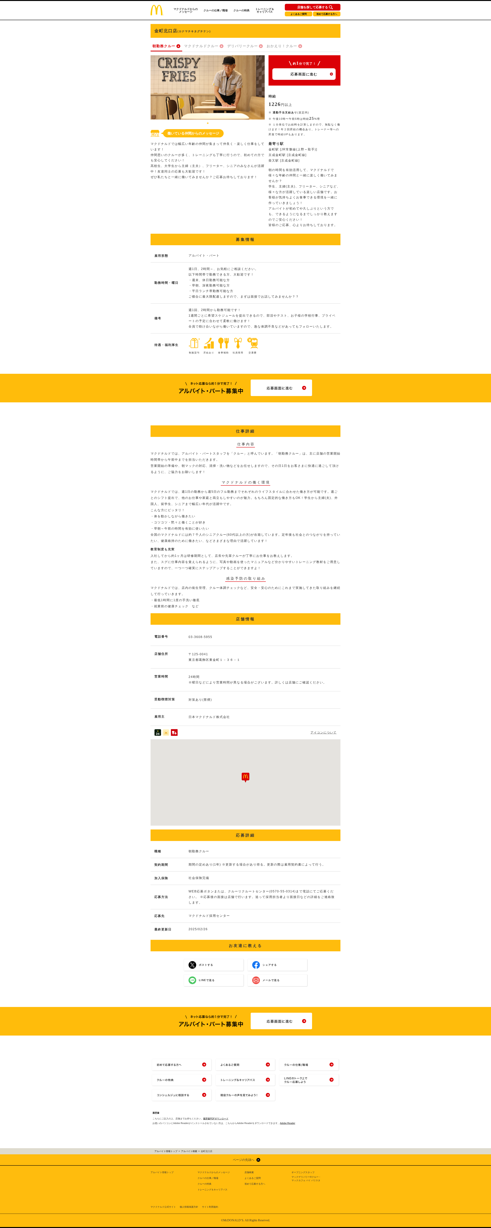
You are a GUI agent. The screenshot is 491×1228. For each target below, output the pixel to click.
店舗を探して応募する (312, 7)
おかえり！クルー (282, 46)
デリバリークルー (242, 46)
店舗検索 (249, 1172)
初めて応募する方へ (326, 14)
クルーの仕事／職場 (215, 10)
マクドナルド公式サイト (163, 1207)
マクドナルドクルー (201, 46)
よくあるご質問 (299, 14)
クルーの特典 (241, 10)
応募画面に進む (304, 74)
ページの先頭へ (243, 1159)
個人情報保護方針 (189, 1207)
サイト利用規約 (210, 1207)
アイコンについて (324, 732)
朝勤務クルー (163, 46)
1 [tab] (208, 123)
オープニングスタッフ (303, 1172)
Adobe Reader (287, 1123)
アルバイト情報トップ (162, 1172)
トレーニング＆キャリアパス (264, 10)
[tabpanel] (208, 87)
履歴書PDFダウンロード (215, 1118)
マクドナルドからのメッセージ (186, 10)
